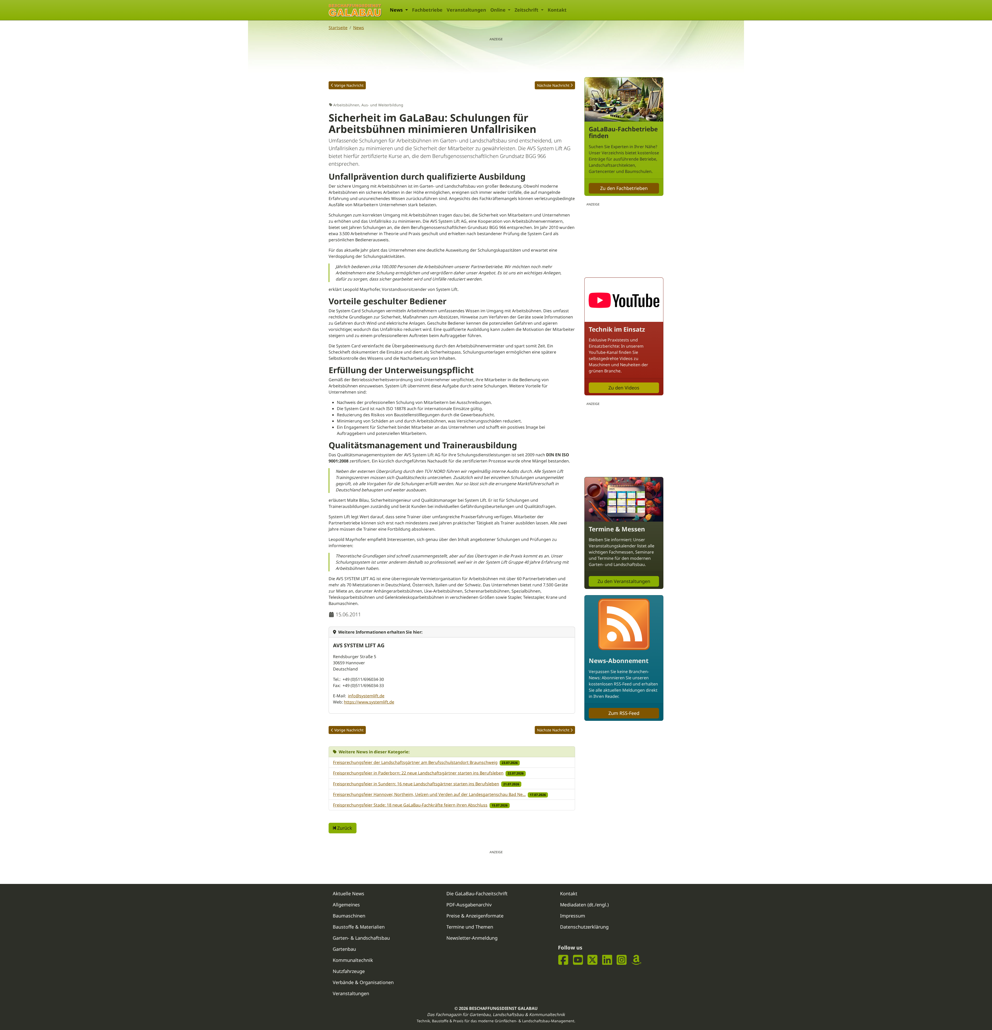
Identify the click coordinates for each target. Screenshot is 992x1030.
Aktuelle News (348, 893)
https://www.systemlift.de (369, 702)
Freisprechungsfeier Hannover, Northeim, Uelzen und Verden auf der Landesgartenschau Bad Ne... (429, 794)
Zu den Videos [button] (623, 388)
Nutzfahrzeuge (349, 971)
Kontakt (557, 10)
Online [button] (498, 10)
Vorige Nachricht (348, 85)
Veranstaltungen (466, 10)
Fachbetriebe (427, 10)
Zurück (344, 828)
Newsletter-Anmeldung (472, 938)
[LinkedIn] (607, 960)
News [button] (397, 10)
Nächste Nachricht (553, 85)
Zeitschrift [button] (527, 10)
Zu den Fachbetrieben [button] (624, 188)
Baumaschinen (349, 916)
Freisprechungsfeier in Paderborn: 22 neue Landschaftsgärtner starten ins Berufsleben (418, 773)
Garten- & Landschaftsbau (361, 938)
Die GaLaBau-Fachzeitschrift (477, 893)
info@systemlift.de (366, 696)
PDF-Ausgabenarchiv (469, 904)
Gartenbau (344, 949)
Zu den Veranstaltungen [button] (624, 581)
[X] (592, 960)
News (358, 27)
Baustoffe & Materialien (359, 927)
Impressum (572, 916)
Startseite (338, 27)
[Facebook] (563, 960)
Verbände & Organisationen (363, 982)
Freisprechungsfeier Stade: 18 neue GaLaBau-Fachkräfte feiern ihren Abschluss (410, 805)
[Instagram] (621, 960)
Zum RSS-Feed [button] (623, 713)
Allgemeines (346, 904)
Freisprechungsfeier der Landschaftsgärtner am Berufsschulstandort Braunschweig (415, 762)
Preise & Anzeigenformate (474, 916)
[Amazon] (636, 960)
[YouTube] (578, 960)
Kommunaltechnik (353, 960)
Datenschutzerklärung (584, 927)
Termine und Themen (469, 927)
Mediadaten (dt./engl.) (584, 904)
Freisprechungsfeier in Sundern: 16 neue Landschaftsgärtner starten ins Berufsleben (416, 784)
